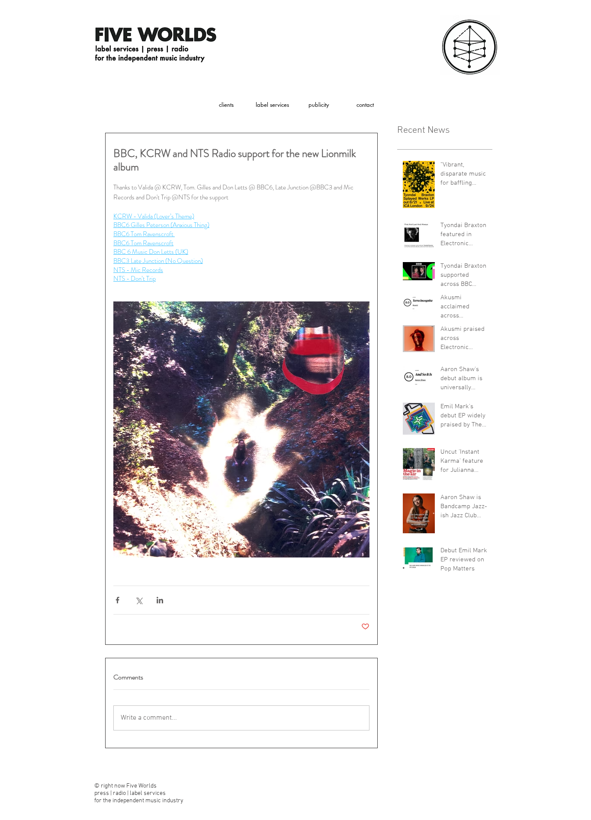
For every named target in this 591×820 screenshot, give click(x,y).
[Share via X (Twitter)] (139, 600)
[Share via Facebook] (117, 600)
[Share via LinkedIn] (160, 600)
